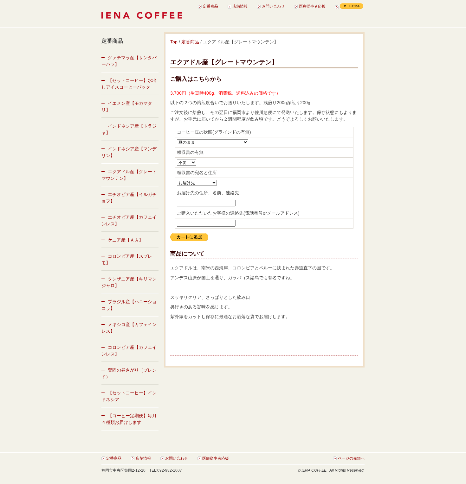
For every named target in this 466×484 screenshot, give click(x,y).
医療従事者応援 (312, 6)
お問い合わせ (273, 6)
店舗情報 (240, 6)
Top (174, 41)
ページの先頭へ (351, 458)
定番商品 (210, 6)
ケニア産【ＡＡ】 (125, 239)
